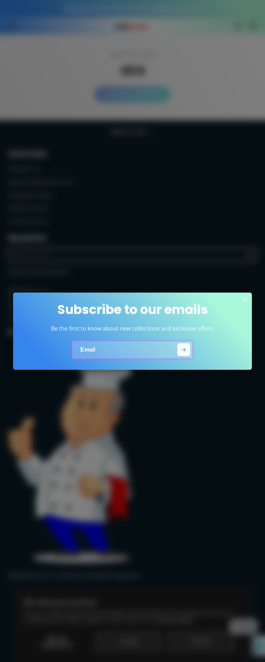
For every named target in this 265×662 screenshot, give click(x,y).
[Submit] (183, 349)
